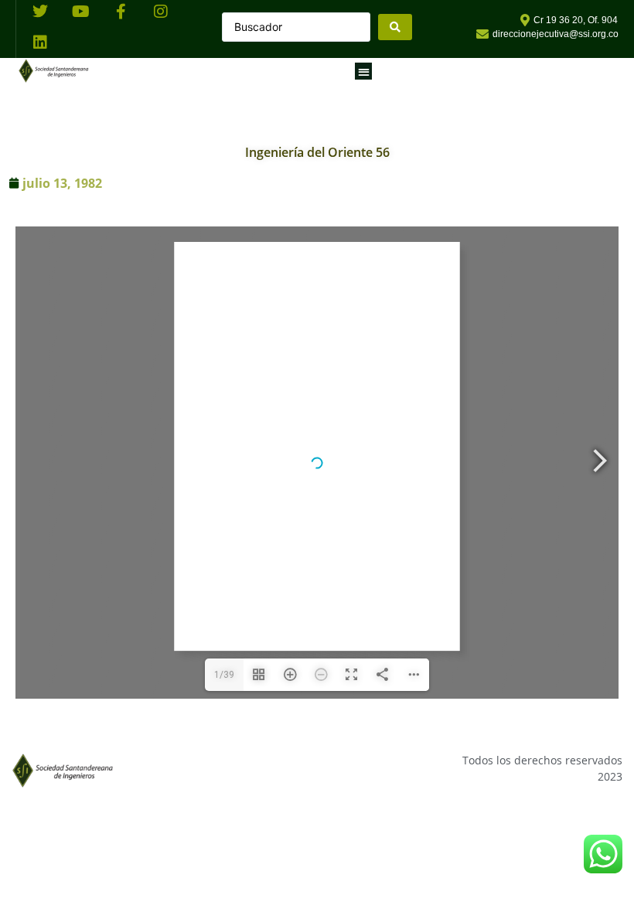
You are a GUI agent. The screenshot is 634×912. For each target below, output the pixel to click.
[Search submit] (395, 27)
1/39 (224, 674)
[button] (364, 71)
